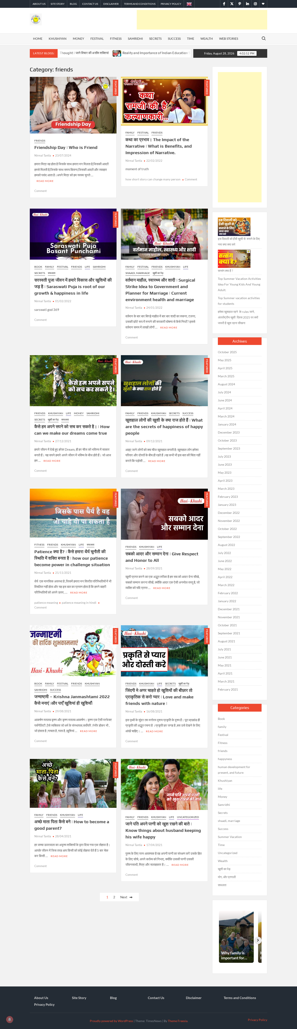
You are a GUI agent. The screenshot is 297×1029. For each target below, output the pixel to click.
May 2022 (224, 569)
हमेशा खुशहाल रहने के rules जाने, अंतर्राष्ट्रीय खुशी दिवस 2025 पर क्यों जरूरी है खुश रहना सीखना (238, 317)
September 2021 (229, 633)
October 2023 (227, 440)
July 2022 (224, 553)
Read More (45, 181)
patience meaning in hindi (79, 602)
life (87, 266)
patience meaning (46, 602)
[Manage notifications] (9, 1019)
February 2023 (228, 496)
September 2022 (229, 537)
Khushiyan (58, 38)
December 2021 (229, 609)
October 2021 (227, 625)
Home (37, 38)
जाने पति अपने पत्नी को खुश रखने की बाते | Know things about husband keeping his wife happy (163, 830)
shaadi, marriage (137, 273)
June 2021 (225, 657)
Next (123, 897)
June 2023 (225, 464)
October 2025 (227, 352)
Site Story (58, 3)
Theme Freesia (177, 1021)
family (130, 132)
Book (38, 266)
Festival (97, 38)
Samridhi (135, 38)
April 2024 (225, 408)
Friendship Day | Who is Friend (65, 147)
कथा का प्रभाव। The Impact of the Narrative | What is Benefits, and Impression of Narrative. (158, 146)
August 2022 (226, 545)
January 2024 (227, 424)
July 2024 (224, 392)
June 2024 (225, 400)
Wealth (206, 38)
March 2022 (226, 585)
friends (39, 140)
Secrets (155, 38)
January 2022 (227, 601)
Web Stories (228, 38)
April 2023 (225, 480)
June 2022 (225, 561)
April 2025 (225, 368)
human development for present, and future (234, 769)
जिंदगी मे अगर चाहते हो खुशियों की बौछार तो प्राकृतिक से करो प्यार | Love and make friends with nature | (159, 697)
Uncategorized (188, 817)
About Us (39, 3)
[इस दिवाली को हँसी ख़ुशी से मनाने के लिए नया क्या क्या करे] (234, 227)
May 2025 (224, 360)
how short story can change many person (152, 179)
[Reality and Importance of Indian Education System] (75, 53)
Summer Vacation (230, 837)
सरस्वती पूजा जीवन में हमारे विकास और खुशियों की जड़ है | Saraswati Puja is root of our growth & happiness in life (73, 286)
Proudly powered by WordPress (111, 1021)
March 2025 (226, 376)
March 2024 (226, 416)
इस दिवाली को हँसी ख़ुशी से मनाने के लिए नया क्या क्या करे (239, 241)
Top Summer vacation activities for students (239, 300)
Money (78, 38)
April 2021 (225, 673)
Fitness (116, 38)
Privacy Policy (171, 3)
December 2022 (229, 512)
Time (190, 38)
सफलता (51, 273)
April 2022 (225, 577)
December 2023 (229, 432)
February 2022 (228, 593)
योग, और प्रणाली (227, 877)
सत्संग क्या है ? (225, 270)
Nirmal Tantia (42, 155)
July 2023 (224, 456)
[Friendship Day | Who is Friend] (166, 53)
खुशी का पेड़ (158, 273)
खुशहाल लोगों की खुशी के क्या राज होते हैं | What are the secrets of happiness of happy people (164, 426)
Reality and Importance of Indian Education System (119, 53)
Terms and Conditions (139, 3)
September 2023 (229, 448)
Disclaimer (111, 3)
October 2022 (227, 529)
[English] (189, 4)
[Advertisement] (202, 20)
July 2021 (224, 649)
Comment (40, 191)
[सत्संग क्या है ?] (234, 259)
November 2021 (229, 617)
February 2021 (228, 689)
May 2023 (224, 472)
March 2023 (226, 488)
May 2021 (224, 665)
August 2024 (226, 384)
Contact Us (90, 3)
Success (174, 38)
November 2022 (229, 521)
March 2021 (226, 681)
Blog (73, 3)
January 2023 (227, 504)
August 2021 (226, 641)
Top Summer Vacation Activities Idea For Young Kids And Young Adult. (239, 284)
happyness (225, 759)
